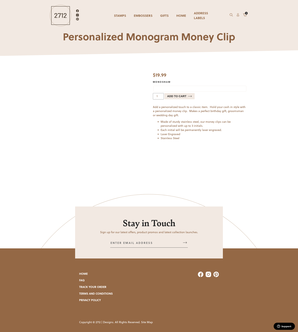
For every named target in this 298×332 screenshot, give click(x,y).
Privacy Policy (90, 300)
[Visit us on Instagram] (77, 15)
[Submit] (185, 243)
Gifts (164, 15)
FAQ (82, 280)
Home (181, 15)
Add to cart (176, 96)
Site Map (147, 322)
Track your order (92, 287)
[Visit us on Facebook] (77, 11)
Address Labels (201, 15)
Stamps (120, 15)
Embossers (143, 15)
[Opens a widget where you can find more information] (284, 326)
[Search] (231, 15)
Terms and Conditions (96, 294)
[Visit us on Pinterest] (77, 20)
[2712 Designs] (60, 15)
